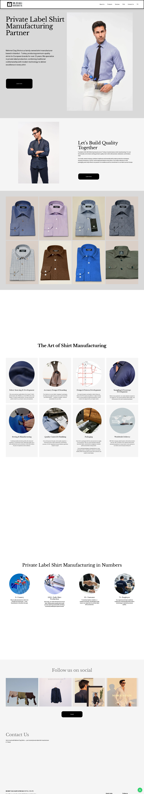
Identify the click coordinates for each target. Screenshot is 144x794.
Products (109, 4)
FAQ (123, 4)
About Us (102, 4)
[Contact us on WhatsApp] (140, 790)
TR (137, 4)
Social (72, 714)
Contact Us (131, 4)
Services (117, 4)
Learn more (19, 83)
